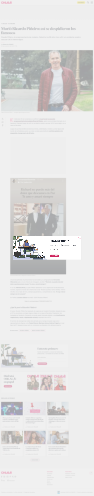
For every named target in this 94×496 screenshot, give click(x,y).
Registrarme (54, 255)
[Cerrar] (79, 238)
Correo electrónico (54, 249)
